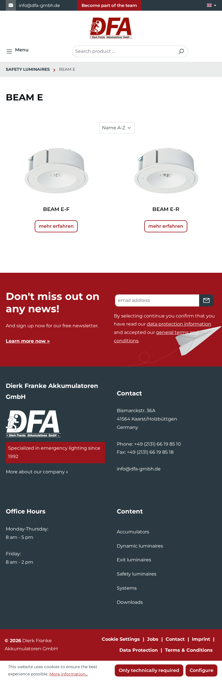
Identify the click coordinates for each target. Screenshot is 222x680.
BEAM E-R (165, 209)
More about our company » (37, 471)
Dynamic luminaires (140, 546)
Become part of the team (109, 5)
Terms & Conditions (189, 650)
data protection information (179, 324)
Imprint (201, 639)
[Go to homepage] (111, 28)
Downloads (130, 602)
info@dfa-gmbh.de (39, 5)
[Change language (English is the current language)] (211, 5)
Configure (201, 670)
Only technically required (149, 670)
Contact (175, 639)
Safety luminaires (136, 574)
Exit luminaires (134, 560)
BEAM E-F (56, 209)
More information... (68, 674)
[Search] (181, 51)
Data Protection (138, 650)
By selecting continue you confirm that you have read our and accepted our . (164, 328)
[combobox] (123, 51)
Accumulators (133, 532)
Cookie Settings (121, 639)
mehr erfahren (56, 226)
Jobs (152, 639)
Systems (127, 588)
